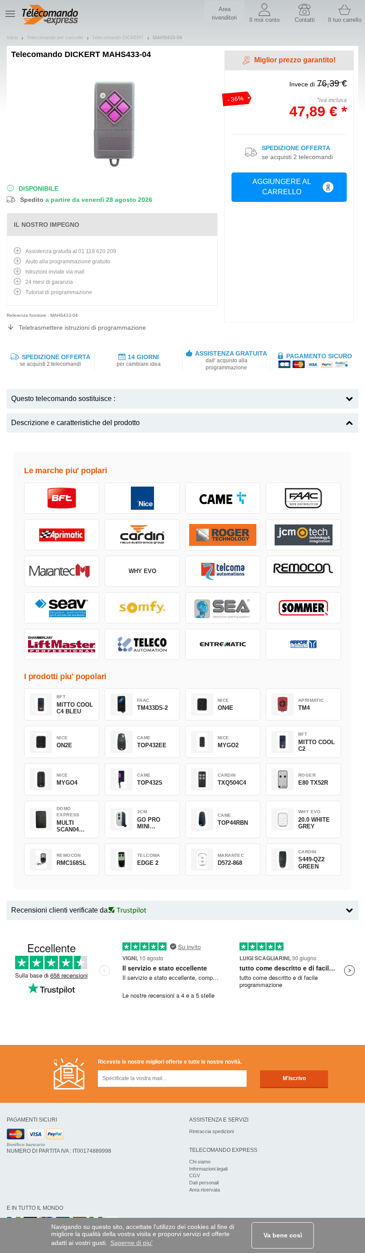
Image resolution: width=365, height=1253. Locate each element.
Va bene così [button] (283, 1235)
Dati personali (204, 1182)
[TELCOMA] (222, 571)
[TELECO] (142, 644)
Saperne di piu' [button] (131, 1242)
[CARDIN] (142, 534)
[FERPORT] (303, 644)
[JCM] (303, 534)
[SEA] (222, 607)
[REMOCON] (303, 571)
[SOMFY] (142, 607)
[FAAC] (303, 498)
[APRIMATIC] (61, 534)
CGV (194, 1175)
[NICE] (142, 498)
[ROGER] (222, 534)
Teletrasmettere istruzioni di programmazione (82, 327)
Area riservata (204, 1189)
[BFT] (61, 498)
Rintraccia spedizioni (211, 1131)
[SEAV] (61, 607)
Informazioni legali (208, 1168)
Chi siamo (200, 1161)
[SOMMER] (303, 607)
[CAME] (222, 498)
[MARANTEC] (61, 571)
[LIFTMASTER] (61, 644)
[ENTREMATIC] (222, 644)
